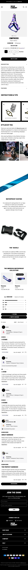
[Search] (23, 7)
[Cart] (26, 7)
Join (14, 509)
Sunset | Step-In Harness (12, 426)
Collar (16, 287)
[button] (14, 43)
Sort (15, 322)
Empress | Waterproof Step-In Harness (15, 363)
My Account (5, 547)
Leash (2, 287)
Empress (3, 286)
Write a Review (17, 318)
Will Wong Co (23, 562)
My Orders (4, 549)
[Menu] (2, 7)
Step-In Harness (13, 40)
